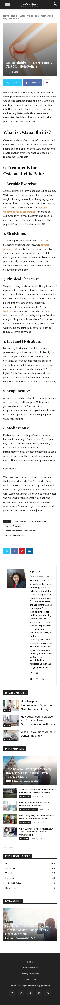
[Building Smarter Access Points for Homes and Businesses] (10, 806)
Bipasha (35, 571)
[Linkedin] (29, 551)
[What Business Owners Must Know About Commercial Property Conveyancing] (10, 832)
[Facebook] (14, 551)
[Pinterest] (22, 551)
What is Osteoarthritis (15, 535)
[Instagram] (37, 673)
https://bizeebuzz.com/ (40, 576)
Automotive (25, 796)
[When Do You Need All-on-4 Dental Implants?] (11, 735)
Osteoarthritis (19, 521)
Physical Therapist (13, 526)
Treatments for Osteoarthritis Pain (21, 530)
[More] (47, 82)
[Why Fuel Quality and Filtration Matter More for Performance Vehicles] (10, 819)
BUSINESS (24, 839)
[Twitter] (6, 551)
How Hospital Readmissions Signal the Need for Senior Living (36, 705)
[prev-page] (5, 845)
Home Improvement (28, 809)
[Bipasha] (16, 625)
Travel (9, 781)
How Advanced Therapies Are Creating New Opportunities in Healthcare (38, 720)
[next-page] (11, 845)
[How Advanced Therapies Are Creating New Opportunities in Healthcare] (11, 720)
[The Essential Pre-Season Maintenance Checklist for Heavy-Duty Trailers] (10, 793)
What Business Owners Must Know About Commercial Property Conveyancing (36, 832)
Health (14, 15)
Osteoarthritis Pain (37, 521)
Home (6, 15)
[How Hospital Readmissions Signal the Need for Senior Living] (11, 705)
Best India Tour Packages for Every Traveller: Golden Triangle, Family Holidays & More (29, 772)
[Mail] (31, 678)
